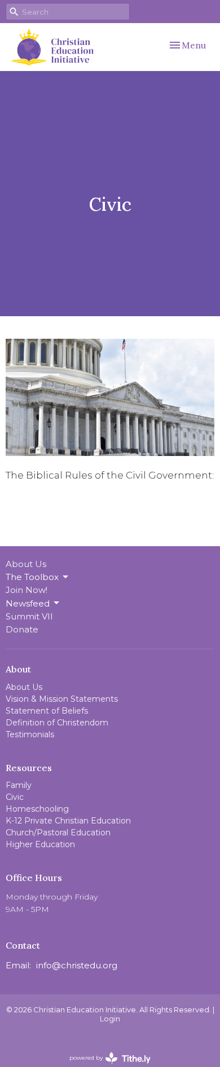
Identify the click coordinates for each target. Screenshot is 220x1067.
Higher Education (40, 844)
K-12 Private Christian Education (68, 821)
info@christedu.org (76, 965)
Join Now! (26, 590)
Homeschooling (37, 809)
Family (19, 785)
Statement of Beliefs (47, 711)
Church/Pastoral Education (58, 832)
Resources (29, 767)
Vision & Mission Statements (62, 699)
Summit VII (29, 616)
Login (110, 1019)
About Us (26, 564)
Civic (15, 797)
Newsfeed (28, 603)
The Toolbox (32, 577)
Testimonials (30, 734)
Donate (22, 629)
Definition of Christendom (57, 723)
